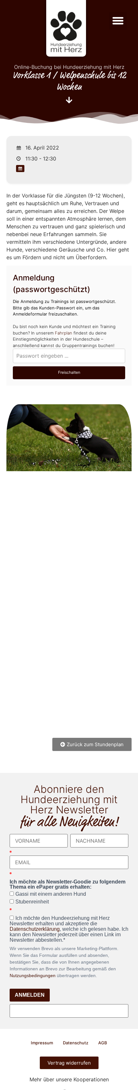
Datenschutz (75, 1042)
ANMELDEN (30, 995)
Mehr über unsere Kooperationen (69, 1079)
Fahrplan (63, 332)
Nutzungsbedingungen (33, 975)
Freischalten (69, 372)
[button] (118, 21)
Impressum (42, 1042)
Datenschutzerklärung (35, 929)
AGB (102, 1042)
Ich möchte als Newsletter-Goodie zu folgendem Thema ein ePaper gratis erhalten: (67, 884)
